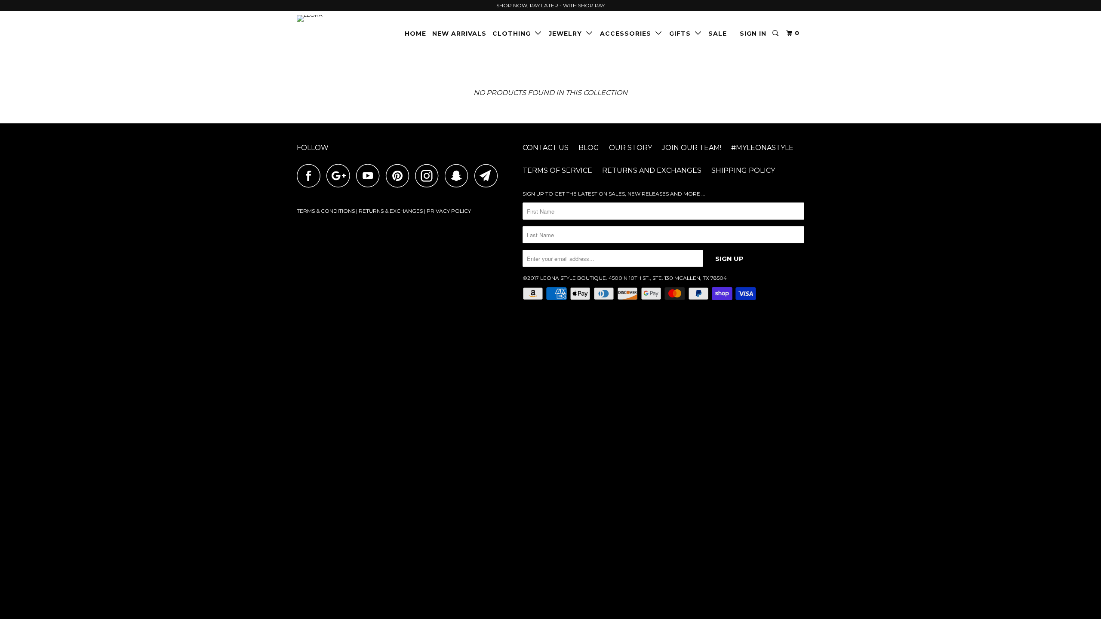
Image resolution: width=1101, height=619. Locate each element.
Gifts (682, 33)
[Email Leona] (488, 175)
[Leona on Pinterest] (400, 175)
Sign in (753, 33)
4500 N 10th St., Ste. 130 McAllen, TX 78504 (668, 278)
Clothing (513, 33)
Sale (717, 33)
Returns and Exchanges (651, 170)
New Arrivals (459, 33)
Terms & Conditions (326, 211)
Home (415, 33)
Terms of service (557, 170)
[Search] (776, 33)
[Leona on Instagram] (429, 175)
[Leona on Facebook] (311, 175)
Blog (588, 148)
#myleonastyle (762, 148)
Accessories (627, 33)
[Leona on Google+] (340, 175)
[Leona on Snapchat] (459, 175)
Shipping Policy (743, 170)
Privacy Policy (449, 211)
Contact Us (546, 148)
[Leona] (341, 18)
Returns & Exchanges (391, 211)
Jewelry (567, 33)
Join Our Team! (691, 148)
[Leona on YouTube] (370, 175)
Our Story (630, 148)
